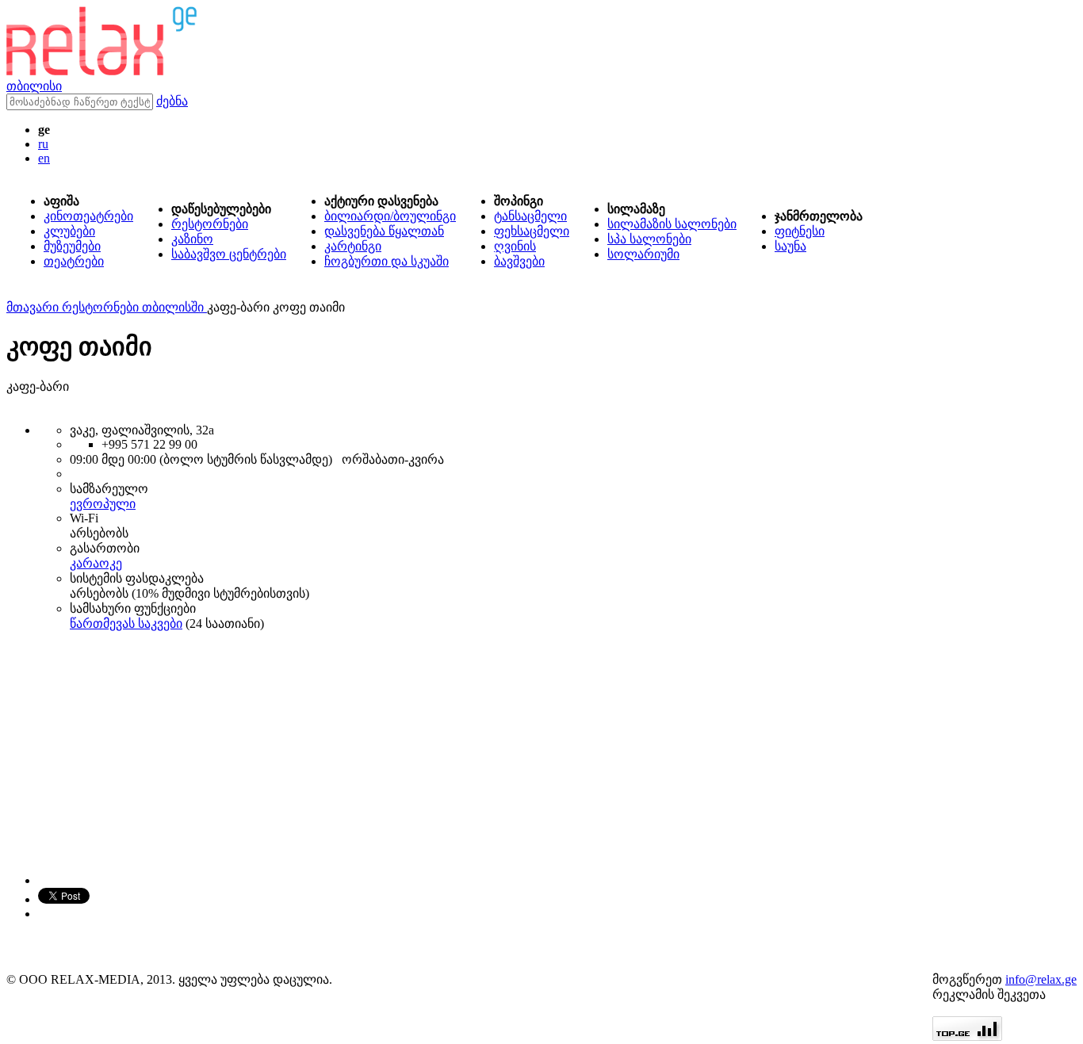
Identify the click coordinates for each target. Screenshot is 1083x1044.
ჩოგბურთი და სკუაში (386, 261)
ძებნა (172, 101)
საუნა (790, 246)
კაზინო (192, 239)
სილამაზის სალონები (672, 224)
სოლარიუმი (643, 254)
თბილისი (34, 86)
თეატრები (74, 261)
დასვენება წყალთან (384, 231)
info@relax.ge (1041, 979)
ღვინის (515, 246)
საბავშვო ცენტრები (228, 254)
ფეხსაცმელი (531, 231)
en (44, 158)
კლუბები (69, 231)
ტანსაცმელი (530, 216)
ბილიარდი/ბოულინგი (390, 216)
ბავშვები (519, 261)
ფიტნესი (800, 231)
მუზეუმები (72, 246)
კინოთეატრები (88, 216)
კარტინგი (352, 246)
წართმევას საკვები (126, 623)
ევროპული (103, 504)
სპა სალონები (649, 239)
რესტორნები (209, 224)
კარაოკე (96, 563)
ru (43, 144)
